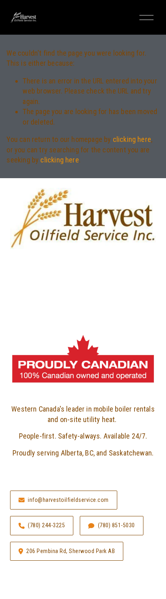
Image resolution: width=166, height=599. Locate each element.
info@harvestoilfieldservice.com (68, 500)
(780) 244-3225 (46, 525)
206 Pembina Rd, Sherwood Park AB (70, 551)
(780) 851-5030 (116, 525)
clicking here (132, 139)
